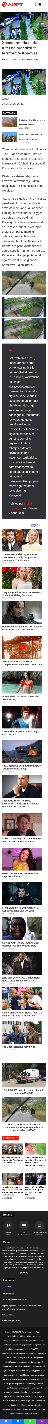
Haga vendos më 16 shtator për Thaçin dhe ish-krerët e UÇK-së (12, 1160)
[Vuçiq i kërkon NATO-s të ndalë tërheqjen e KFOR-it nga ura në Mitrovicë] (35, 1179)
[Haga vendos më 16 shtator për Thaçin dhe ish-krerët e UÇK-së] (12, 1149)
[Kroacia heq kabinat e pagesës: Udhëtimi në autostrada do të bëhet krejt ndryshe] (12, 1179)
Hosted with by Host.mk (17, 1336)
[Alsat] (12, 4)
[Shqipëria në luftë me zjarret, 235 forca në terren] (9, 122)
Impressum (6, 1286)
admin (6, 59)
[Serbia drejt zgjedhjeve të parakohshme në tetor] (9, 137)
